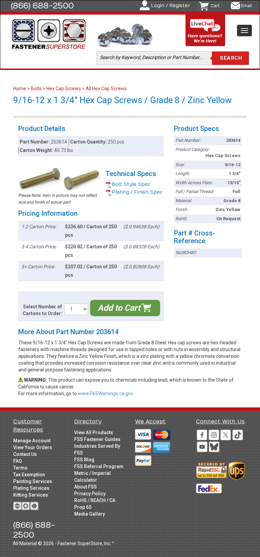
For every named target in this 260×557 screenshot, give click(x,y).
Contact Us (25, 454)
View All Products (93, 432)
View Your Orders (32, 447)
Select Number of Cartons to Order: (42, 310)
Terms (20, 467)
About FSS (85, 486)
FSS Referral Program (99, 466)
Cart (215, 5)
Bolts (36, 88)
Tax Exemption (29, 474)
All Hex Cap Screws (106, 88)
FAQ (17, 461)
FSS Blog (84, 459)
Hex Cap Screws (63, 88)
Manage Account (31, 440)
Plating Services (31, 488)
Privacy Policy (90, 493)
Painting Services (32, 481)
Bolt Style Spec (131, 184)
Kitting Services (30, 495)
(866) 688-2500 (42, 6)
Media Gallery (89, 514)
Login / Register (170, 5)
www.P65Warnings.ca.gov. (106, 393)
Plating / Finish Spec (137, 192)
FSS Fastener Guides (97, 439)
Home (20, 88)
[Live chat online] (205, 30)
